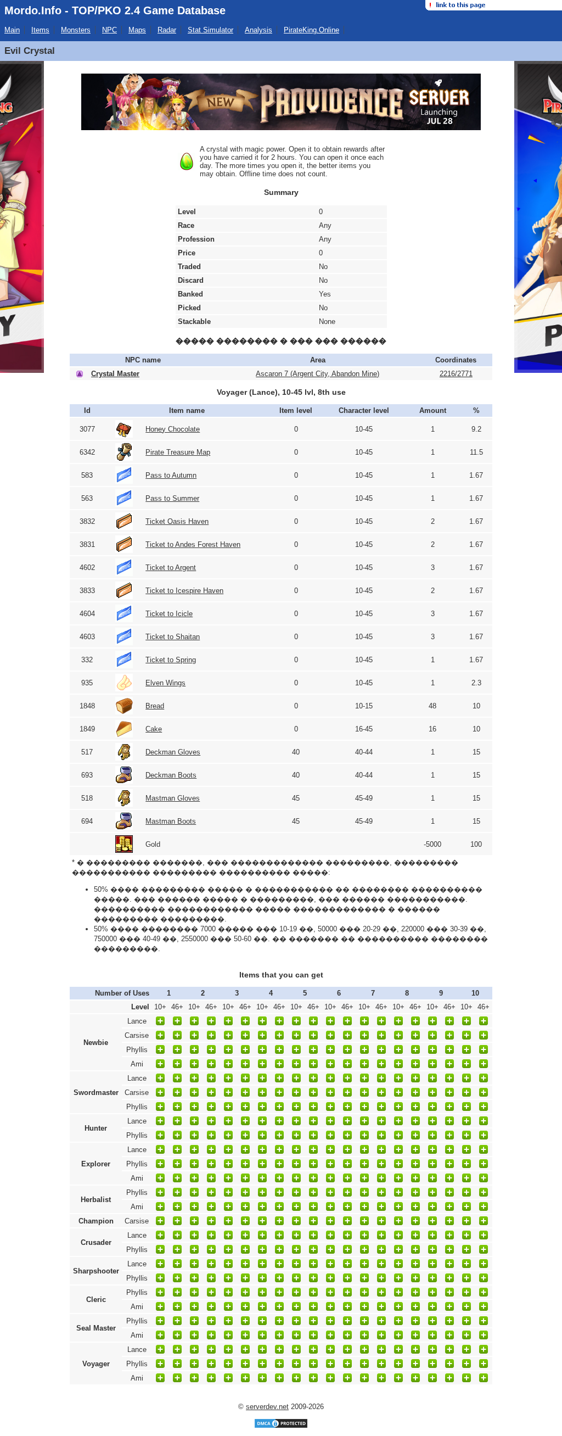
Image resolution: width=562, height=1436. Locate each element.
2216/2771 (456, 374)
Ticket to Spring (170, 660)
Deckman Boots (170, 775)
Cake (153, 729)
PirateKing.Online (311, 30)
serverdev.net (267, 1407)
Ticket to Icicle (169, 614)
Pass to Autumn (170, 475)
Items (40, 30)
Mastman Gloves (172, 798)
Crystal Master (115, 374)
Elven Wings (165, 683)
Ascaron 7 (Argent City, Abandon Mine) (317, 374)
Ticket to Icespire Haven (184, 590)
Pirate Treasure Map (177, 452)
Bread (154, 706)
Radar (167, 30)
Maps (137, 30)
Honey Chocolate (172, 429)
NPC (109, 30)
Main (12, 30)
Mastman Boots (170, 821)
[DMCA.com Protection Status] (281, 1426)
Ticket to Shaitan (172, 637)
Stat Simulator (210, 30)
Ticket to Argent (170, 567)
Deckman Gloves (172, 752)
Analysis (258, 30)
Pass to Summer (172, 498)
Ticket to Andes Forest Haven (192, 544)
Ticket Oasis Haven (177, 521)
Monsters (76, 30)
